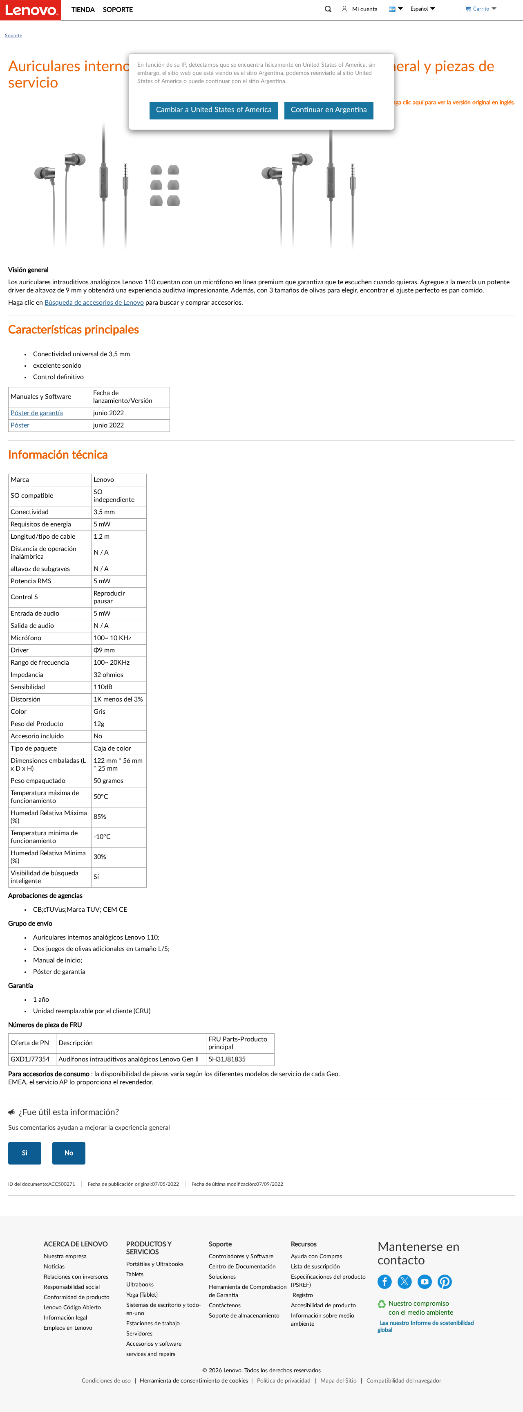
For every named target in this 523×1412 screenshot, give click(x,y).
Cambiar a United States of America (214, 110)
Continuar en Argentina (329, 110)
